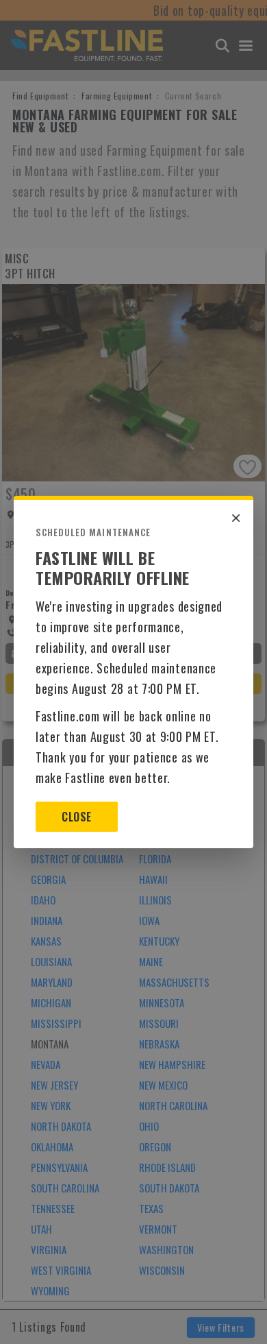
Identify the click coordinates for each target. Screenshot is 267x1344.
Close (76, 816)
